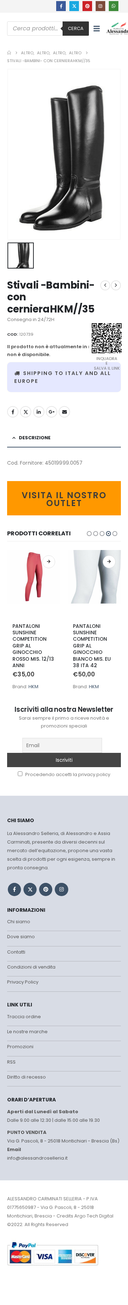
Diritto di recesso (26, 1077)
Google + (51, 412)
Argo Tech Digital (93, 1215)
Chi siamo (18, 921)
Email (64, 412)
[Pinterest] (87, 6)
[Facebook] (61, 6)
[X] (74, 6)
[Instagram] (100, 6)
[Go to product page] (33, 584)
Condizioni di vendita (31, 967)
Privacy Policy (22, 982)
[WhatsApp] (113, 6)
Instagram (61, 889)
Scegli (48, 561)
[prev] (105, 285)
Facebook (12, 412)
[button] (97, 28)
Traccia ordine (24, 1016)
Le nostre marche (27, 1031)
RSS (11, 1062)
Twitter (25, 412)
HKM (33, 686)
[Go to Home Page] (9, 53)
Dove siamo (21, 936)
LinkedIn (38, 412)
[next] (116, 285)
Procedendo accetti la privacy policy (67, 774)
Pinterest (45, 889)
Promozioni (20, 1046)
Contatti (16, 952)
